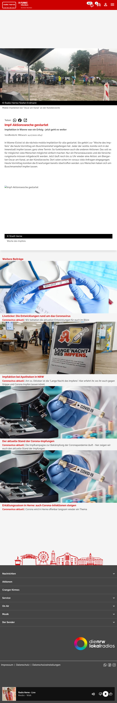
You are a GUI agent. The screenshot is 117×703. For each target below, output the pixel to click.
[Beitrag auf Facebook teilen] (20, 120)
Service (6, 598)
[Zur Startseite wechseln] (9, 5)
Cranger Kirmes (10, 590)
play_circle (105, 693)
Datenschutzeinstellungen (46, 665)
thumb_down (100, 694)
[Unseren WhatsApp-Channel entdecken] (105, 665)
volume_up (93, 694)
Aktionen (7, 581)
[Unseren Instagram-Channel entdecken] (114, 665)
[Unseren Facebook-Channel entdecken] (109, 665)
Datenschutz (23, 665)
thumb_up (110, 694)
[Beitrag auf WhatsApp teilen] (14, 120)
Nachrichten (9, 573)
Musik (5, 614)
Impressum (7, 665)
